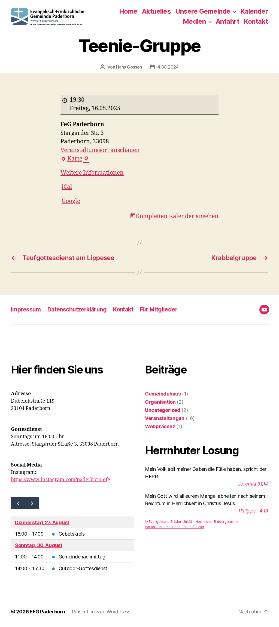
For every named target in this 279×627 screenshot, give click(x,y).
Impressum (26, 309)
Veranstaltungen (164, 418)
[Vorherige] (18, 503)
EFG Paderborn (47, 611)
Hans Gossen (129, 67)
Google (71, 201)
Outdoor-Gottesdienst (83, 568)
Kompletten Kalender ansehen (177, 216)
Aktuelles (156, 11)
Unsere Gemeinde (203, 11)
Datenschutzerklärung (77, 309)
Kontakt (256, 21)
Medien (194, 21)
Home (128, 11)
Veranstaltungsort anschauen (100, 150)
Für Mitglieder (158, 309)
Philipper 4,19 (253, 511)
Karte (74, 159)
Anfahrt (227, 21)
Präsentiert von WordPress (101, 611)
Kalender (254, 11)
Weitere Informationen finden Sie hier (174, 527)
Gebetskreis (72, 534)
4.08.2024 (168, 67)
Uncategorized (162, 410)
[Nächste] (32, 503)
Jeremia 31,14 (253, 484)
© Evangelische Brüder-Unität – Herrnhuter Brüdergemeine (191, 522)
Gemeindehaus (163, 394)
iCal (67, 187)
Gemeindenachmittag (82, 557)
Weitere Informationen (92, 173)
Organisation (160, 402)
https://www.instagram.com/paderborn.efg (60, 480)
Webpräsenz (160, 426)
